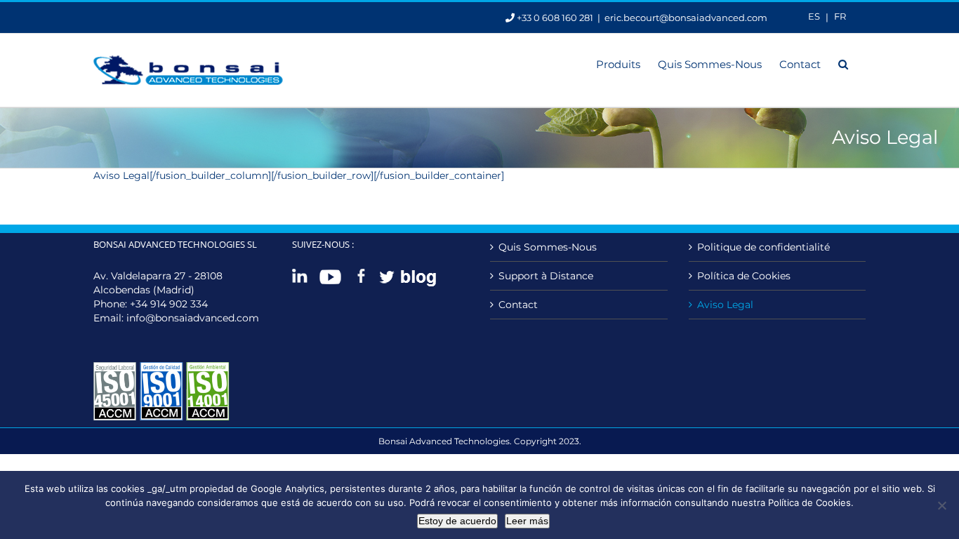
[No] (941, 505)
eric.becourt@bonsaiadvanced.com (685, 17)
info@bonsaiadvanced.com (192, 318)
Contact (518, 304)
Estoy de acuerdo (457, 520)
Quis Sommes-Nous (547, 247)
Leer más (527, 520)
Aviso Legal (725, 304)
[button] (843, 63)
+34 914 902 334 (169, 304)
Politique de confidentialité (763, 247)
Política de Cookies (744, 276)
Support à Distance (545, 276)
